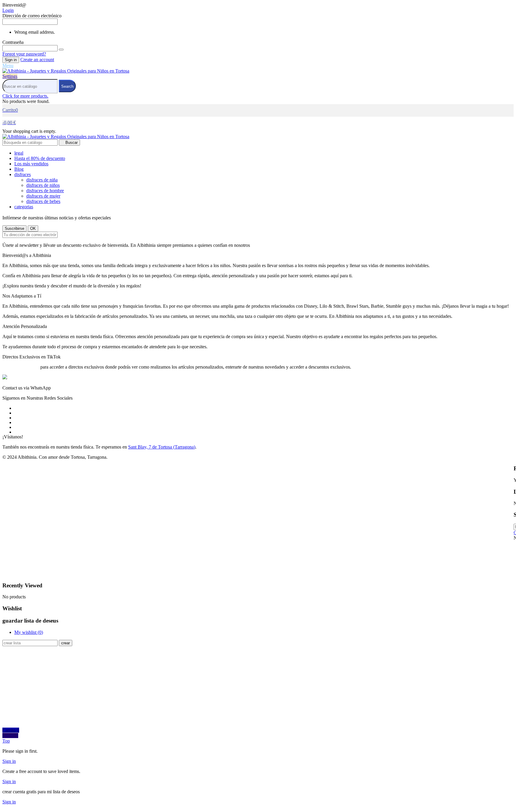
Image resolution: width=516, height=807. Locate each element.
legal (18, 152)
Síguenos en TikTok (21, 366)
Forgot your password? (24, 53)
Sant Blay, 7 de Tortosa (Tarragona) (161, 446)
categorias (23, 206)
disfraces (22, 174)
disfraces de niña (42, 179)
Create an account (37, 59)
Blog (19, 169)
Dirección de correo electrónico (32, 15)
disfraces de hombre (45, 190)
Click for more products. (25, 95)
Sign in (11, 60)
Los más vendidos (31, 163)
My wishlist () (28, 632)
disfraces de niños (43, 185)
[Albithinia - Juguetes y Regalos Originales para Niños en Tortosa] (65, 70)
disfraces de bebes (43, 201)
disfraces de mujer (43, 195)
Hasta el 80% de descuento (39, 158)
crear (65, 643)
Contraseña (13, 42)
